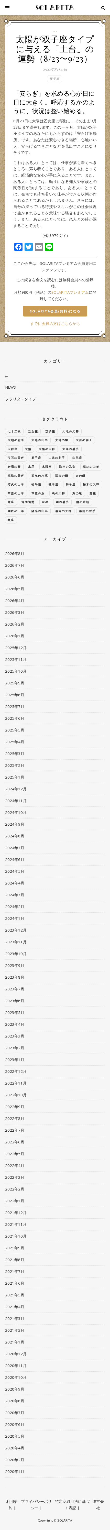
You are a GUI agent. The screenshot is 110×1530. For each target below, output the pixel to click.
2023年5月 (14, 1012)
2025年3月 (14, 753)
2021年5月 (14, 1294)
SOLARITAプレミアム (70, 292)
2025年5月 (14, 730)
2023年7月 (14, 988)
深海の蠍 (62, 475)
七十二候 (14, 431)
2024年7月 (14, 847)
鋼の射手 (62, 502)
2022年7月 (14, 1130)
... (55, 30)
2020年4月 (14, 1447)
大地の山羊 (39, 440)
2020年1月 (14, 1471)
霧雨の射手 (87, 511)
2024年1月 (14, 918)
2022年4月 (14, 1165)
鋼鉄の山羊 (16, 511)
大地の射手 (16, 440)
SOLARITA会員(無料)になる (55, 311)
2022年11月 (16, 1083)
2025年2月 (14, 765)
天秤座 (13, 449)
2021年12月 (16, 1212)
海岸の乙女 (67, 466)
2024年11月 (16, 800)
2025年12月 (16, 647)
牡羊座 (54, 484)
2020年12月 (16, 1353)
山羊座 (77, 458)
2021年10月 (16, 1236)
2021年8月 (14, 1259)
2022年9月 (14, 1106)
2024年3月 (14, 894)
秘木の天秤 (91, 484)
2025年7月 (14, 706)
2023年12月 (16, 930)
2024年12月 (16, 788)
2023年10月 (16, 953)
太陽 (28, 449)
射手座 (36, 458)
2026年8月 (14, 553)
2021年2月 (14, 1330)
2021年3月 (14, 1318)
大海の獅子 (84, 440)
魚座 (11, 520)
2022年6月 (14, 1141)
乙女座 (33, 431)
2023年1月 (14, 1059)
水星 (31, 466)
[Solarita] (55, 7)
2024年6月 (14, 859)
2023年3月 (14, 1036)
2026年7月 (14, 565)
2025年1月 (14, 777)
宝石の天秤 (16, 458)
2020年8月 (14, 1400)
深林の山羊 (91, 466)
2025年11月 (16, 659)
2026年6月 (14, 577)
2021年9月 (14, 1247)
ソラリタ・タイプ (20, 398)
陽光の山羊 (39, 511)
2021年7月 (14, 1271)
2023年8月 (14, 977)
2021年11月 (16, 1224)
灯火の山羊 (16, 484)
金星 (45, 502)
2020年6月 (14, 1424)
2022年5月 (14, 1153)
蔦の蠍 (77, 493)
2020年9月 (14, 1389)
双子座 (55, 79)
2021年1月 (14, 1342)
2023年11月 (16, 941)
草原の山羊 (16, 493)
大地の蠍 (62, 440)
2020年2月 (14, 1459)
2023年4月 (14, 1024)
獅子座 (71, 484)
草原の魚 (38, 493)
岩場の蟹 (14, 466)
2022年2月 (14, 1189)
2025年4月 (14, 741)
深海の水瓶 (39, 475)
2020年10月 (16, 1377)
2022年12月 (16, 1071)
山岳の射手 (57, 458)
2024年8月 (14, 835)
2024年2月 (14, 906)
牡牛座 (36, 484)
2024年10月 (16, 812)
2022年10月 (16, 1094)
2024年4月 (14, 883)
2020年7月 (14, 1412)
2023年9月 (14, 965)
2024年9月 (14, 824)
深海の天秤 (16, 475)
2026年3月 (14, 612)
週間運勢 (28, 502)
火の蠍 (81, 475)
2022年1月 (14, 1200)
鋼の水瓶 (83, 502)
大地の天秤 (70, 431)
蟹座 (93, 493)
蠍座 (11, 502)
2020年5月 (14, 1436)
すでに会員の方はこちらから (55, 323)
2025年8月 (14, 694)
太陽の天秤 (47, 449)
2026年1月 (14, 635)
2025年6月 (14, 718)
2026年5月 (14, 588)
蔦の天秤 (58, 493)
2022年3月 (14, 1177)
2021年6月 (14, 1283)
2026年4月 (14, 600)
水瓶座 (47, 466)
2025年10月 (16, 671)
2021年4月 (14, 1306)
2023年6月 (14, 1000)
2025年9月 (14, 682)
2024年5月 (14, 871)
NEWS (10, 387)
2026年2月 (14, 624)
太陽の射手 (70, 449)
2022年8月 (14, 1118)
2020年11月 (16, 1365)
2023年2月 (14, 1047)
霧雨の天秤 (63, 511)
